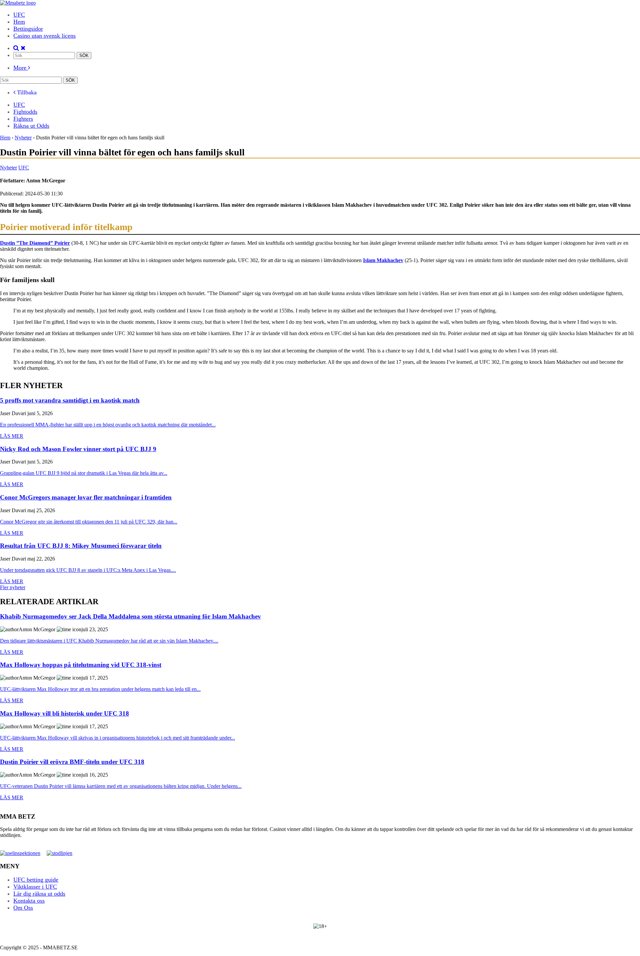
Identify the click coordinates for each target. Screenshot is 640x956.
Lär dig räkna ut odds (39, 893)
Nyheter (8, 167)
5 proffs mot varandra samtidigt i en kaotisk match (70, 400)
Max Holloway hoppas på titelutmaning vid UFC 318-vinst (80, 665)
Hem (19, 21)
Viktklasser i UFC (35, 886)
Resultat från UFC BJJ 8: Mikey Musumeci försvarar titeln (81, 546)
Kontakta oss (29, 900)
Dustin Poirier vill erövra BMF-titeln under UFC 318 (72, 762)
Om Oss (23, 907)
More (20, 67)
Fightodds (25, 111)
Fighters (23, 118)
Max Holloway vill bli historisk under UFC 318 (64, 714)
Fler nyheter (12, 587)
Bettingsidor (28, 28)
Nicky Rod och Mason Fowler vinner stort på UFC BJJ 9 (78, 449)
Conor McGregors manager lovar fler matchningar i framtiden (86, 498)
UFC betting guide (35, 879)
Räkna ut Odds (31, 125)
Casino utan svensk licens (44, 35)
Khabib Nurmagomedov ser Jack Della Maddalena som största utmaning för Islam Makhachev (130, 617)
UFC (19, 14)
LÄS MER (11, 436)
